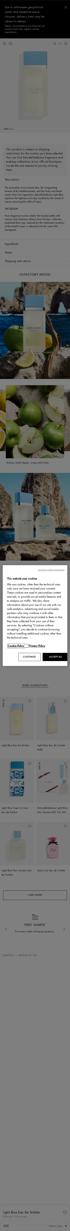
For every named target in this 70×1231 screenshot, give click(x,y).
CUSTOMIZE (29, 657)
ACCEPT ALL (55, 657)
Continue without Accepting (51, 570)
